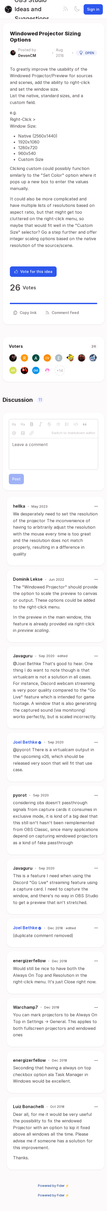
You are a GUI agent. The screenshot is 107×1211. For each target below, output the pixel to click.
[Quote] (85, 424)
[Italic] (40, 424)
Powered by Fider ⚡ (53, 1186)
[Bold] (32, 424)
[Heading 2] (14, 424)
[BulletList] (58, 424)
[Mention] (14, 433)
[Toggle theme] (77, 9)
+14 (60, 370)
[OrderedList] (67, 424)
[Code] (76, 424)
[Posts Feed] (65, 9)
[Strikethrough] (49, 424)
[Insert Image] (23, 433)
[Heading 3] (23, 424)
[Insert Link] (32, 433)
